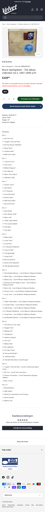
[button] (37, 9)
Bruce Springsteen (7, 66)
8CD (5, 92)
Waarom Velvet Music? (8, 506)
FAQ (32, 505)
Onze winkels (39, 505)
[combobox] (22, 17)
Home (3, 24)
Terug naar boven (22, 441)
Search (4, 505)
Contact (27, 505)
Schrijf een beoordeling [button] (22, 428)
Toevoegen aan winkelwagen (30, 99)
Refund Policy (11, 505)
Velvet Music (9, 501)
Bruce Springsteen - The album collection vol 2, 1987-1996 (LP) (23, 24)
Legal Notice (20, 505)
